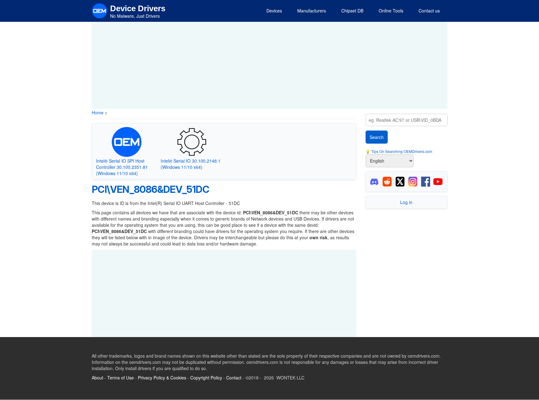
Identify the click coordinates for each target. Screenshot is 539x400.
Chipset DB (352, 10)
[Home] (99, 10)
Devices (274, 10)
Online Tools (391, 10)
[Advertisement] (269, 65)
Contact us (429, 10)
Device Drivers (137, 8)
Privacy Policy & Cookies (162, 377)
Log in (406, 202)
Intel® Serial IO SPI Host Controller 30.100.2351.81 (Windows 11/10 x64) (122, 167)
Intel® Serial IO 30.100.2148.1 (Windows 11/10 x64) (191, 164)
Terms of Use (120, 377)
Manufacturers (311, 10)
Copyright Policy (206, 377)
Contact (233, 377)
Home (98, 112)
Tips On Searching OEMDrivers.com (401, 151)
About (97, 377)
